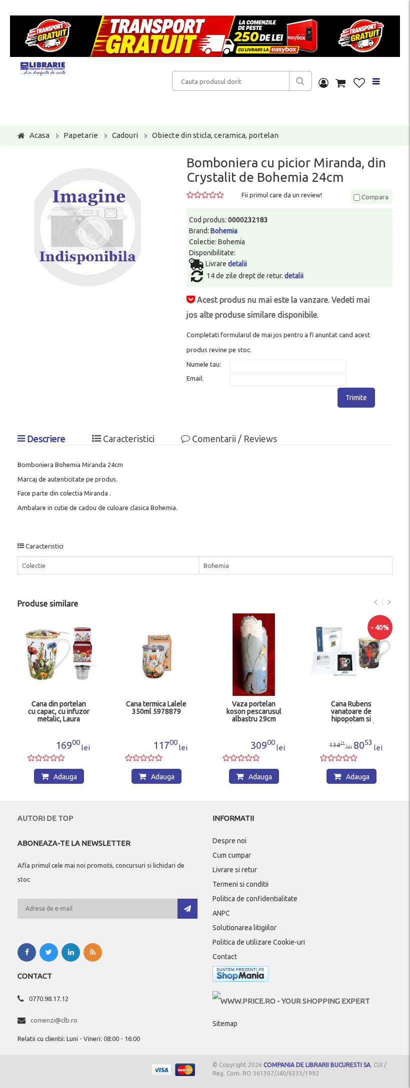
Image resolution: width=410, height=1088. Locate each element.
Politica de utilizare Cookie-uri (258, 942)
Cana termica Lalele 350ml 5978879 (156, 707)
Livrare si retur (234, 870)
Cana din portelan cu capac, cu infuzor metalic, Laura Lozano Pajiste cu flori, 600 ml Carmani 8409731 (59, 711)
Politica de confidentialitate (255, 899)
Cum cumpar (231, 855)
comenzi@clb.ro (54, 1020)
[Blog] (93, 952)
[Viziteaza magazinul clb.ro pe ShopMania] (240, 976)
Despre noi (229, 841)
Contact (224, 957)
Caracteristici (127, 439)
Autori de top (46, 818)
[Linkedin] (71, 952)
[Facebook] (27, 952)
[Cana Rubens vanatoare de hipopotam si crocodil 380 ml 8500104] (351, 654)
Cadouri (125, 135)
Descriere (45, 439)
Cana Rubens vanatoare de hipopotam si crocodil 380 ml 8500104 (351, 711)
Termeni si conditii (240, 884)
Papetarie (81, 135)
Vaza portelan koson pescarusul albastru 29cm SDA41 (254, 711)
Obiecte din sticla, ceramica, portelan (215, 135)
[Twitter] (49, 952)
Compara (374, 196)
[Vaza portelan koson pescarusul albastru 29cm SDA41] (253, 654)
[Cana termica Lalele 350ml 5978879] (156, 654)
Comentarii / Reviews (233, 439)
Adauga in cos (63, 778)
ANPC (221, 913)
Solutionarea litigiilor (244, 928)
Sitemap (225, 1024)
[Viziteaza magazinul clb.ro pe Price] (291, 1001)
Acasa (40, 135)
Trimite (356, 398)
